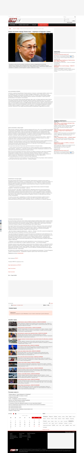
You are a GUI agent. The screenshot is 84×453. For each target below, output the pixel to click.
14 (29, 422)
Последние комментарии (14, 437)
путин (53, 425)
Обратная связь (18, 16)
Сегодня (51, 303)
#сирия (52, 418)
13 (24, 422)
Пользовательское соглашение (23, 451)
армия (49, 421)
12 (20, 422)
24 (10, 426)
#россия (48, 418)
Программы (12, 24)
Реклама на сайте (11, 16)
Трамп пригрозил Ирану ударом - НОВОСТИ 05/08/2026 (29, 379)
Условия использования (23, 435)
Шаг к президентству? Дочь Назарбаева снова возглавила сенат (21, 409)
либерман (65, 423)
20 (24, 424)
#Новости (51, 416)
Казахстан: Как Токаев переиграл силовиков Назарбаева (19, 400)
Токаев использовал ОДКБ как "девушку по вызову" (18, 395)
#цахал (67, 418)
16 (39, 422)
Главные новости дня (24, 24)
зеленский (65, 421)
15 (34, 422)
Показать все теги (46, 429)
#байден (59, 416)
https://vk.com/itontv (11, 268)
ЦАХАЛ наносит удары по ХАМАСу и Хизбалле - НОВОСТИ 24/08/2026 (32, 321)
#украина (59, 418)
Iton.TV (14, 449)
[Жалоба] (44, 305)
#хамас (63, 418)
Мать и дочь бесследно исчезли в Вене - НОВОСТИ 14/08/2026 (30, 356)
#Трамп (55, 416)
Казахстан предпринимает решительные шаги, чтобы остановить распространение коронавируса (27, 404)
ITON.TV (16, 258)
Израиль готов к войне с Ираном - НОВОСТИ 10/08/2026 (29, 362)
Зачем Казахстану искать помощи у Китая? (17, 401)
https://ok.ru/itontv (11, 271)
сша (60, 425)
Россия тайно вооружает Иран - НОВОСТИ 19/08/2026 (28, 345)
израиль (71, 421)
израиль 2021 (45, 423)
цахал (74, 425)
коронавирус (61, 423)
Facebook (10, 22)
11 (15, 422)
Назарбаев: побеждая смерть (14, 410)
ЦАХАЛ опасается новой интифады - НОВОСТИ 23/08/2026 (29, 327)
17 (10, 424)
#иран (70, 416)
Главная (11, 433)
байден (52, 421)
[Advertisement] (42, 7)
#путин (74, 416)
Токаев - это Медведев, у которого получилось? (17, 398)
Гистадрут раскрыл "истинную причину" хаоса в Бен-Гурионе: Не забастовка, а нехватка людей (35, 339)
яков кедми (45, 427)
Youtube (9, 22)
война (56, 421)
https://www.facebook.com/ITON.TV (14, 265)
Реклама (20, 437)
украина (67, 425)
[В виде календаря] (14, 413)
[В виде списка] (16, 413)
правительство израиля (47, 425)
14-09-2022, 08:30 (20, 305)
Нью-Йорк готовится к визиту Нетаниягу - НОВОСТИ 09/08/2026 (30, 368)
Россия (45, 421)
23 (39, 424)
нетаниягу (70, 423)
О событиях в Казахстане (13, 397)
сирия (57, 425)
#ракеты (44, 418)
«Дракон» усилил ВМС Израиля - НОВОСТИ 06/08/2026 (29, 373)
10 (10, 422)
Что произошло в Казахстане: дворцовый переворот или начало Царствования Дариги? (25, 403)
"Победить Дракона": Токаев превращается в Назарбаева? (20, 394)
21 (29, 424)
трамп (63, 425)
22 (34, 424)
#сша (56, 418)
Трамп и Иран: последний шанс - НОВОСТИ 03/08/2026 (28, 385)
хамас (71, 425)
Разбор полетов (43, 24)
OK (13, 22)
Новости (11, 434)
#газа (67, 416)
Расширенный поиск (13, 435)
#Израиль (45, 416)
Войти (74, 20)
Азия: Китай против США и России (15, 406)
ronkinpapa (14, 305)
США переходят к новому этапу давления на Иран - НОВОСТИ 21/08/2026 (32, 333)
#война (63, 416)
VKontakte (11, 22)
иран (50, 423)
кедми (53, 423)
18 (15, 424)
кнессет (56, 423)
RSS (14, 22)
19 (20, 424)
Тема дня (34, 24)
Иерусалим (72, 418)
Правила (20, 434)
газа (58, 421)
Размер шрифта (68, 432)
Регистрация (69, 22)
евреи (62, 421)
